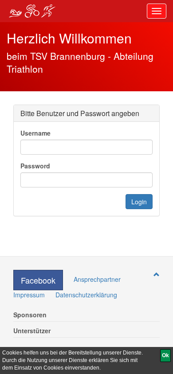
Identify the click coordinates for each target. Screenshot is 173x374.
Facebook (38, 280)
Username (35, 133)
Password (35, 165)
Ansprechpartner (97, 279)
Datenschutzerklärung (86, 294)
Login (139, 201)
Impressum (29, 294)
